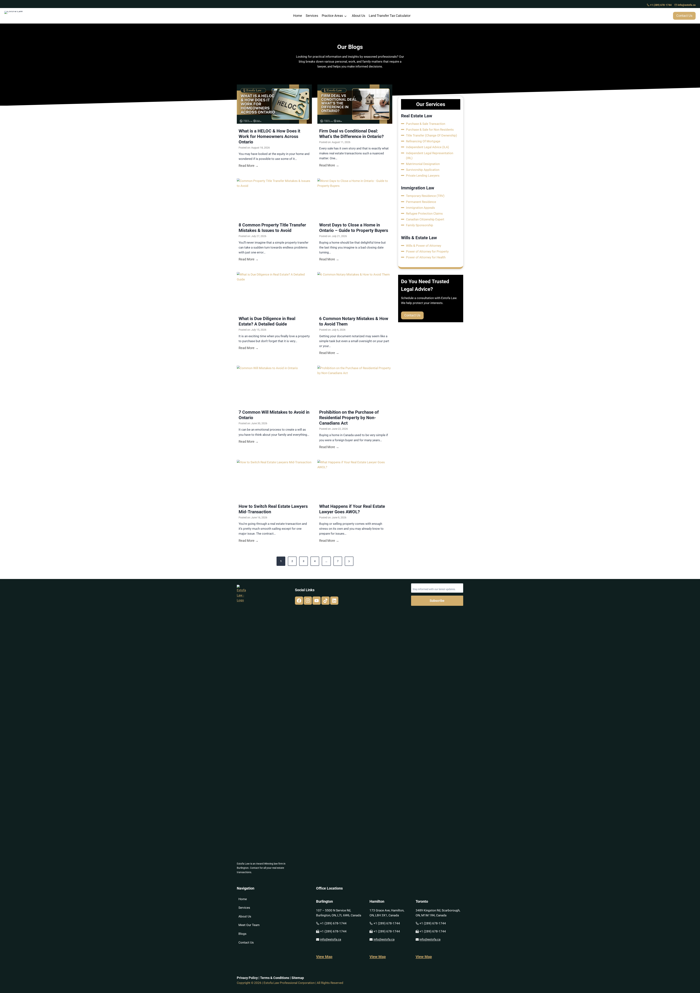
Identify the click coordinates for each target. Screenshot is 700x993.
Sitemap (297, 978)
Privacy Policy (247, 978)
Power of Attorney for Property (427, 251)
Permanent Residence (421, 202)
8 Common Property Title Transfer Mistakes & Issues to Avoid (272, 227)
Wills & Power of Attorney (423, 245)
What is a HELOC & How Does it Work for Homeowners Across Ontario (269, 136)
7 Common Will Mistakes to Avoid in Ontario (274, 415)
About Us (358, 16)
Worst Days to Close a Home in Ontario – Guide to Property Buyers (353, 227)
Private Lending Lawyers (423, 175)
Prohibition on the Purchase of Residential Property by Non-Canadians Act (349, 418)
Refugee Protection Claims (424, 213)
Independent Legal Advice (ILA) (427, 147)
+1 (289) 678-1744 (661, 5)
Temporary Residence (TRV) (425, 196)
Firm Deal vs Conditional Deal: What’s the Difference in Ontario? (351, 133)
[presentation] (274, 104)
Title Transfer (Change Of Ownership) (431, 135)
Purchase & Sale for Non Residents (430, 129)
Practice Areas (332, 16)
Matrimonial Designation (423, 164)
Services (312, 16)
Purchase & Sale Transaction (425, 124)
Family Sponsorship (419, 225)
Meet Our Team (249, 925)
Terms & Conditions (274, 978)
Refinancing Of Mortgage (423, 141)
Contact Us (246, 942)
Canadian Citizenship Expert (425, 219)
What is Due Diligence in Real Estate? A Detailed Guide (267, 321)
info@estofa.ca (687, 5)
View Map (324, 956)
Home (297, 16)
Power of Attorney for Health (426, 257)
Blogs (242, 934)
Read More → (248, 165)
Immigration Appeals (420, 207)
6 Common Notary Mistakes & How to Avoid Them (353, 321)
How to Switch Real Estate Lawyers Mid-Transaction (273, 509)
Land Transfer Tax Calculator (390, 16)
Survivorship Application (422, 170)
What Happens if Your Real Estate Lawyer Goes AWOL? (352, 509)
